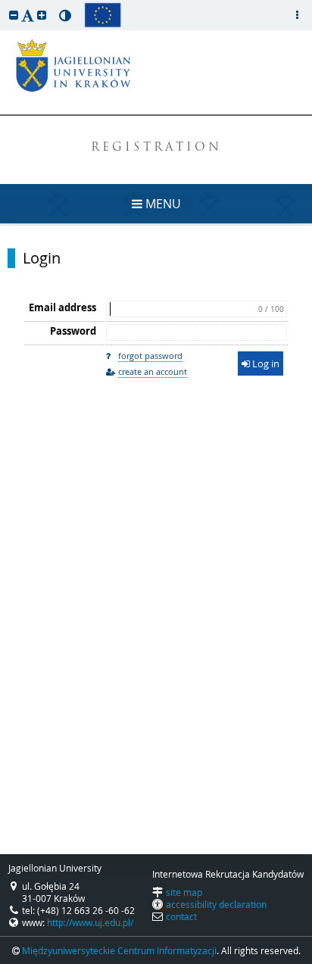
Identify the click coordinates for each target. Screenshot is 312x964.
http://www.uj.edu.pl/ (90, 922)
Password (73, 331)
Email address (62, 307)
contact (181, 916)
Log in (264, 363)
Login (42, 258)
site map (184, 892)
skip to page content (4, 4)
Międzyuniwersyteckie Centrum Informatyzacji (119, 950)
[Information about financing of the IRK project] (103, 15)
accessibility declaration (216, 904)
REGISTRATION (156, 148)
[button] (13, 15)
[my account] (297, 15)
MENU (161, 203)
